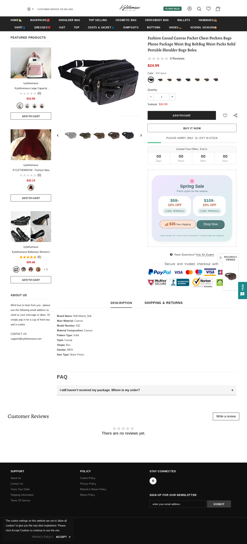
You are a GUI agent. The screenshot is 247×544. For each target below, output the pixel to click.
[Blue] (27, 106)
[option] (99, 78)
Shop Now (210, 224)
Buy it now (192, 128)
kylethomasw (31, 83)
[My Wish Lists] (208, 10)
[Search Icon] (199, 8)
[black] (16, 269)
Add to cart (31, 116)
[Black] (34, 106)
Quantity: (153, 89)
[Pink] (23, 269)
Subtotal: (153, 104)
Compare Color (130, 115)
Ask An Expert (205, 254)
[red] (42, 106)
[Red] (31, 269)
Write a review (226, 416)
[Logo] (129, 8)
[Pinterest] (153, 480)
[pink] (20, 106)
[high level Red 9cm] (38, 269)
